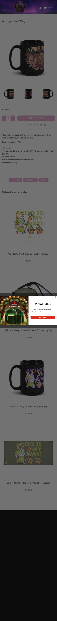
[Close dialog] (55, 297)
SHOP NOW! (42, 317)
